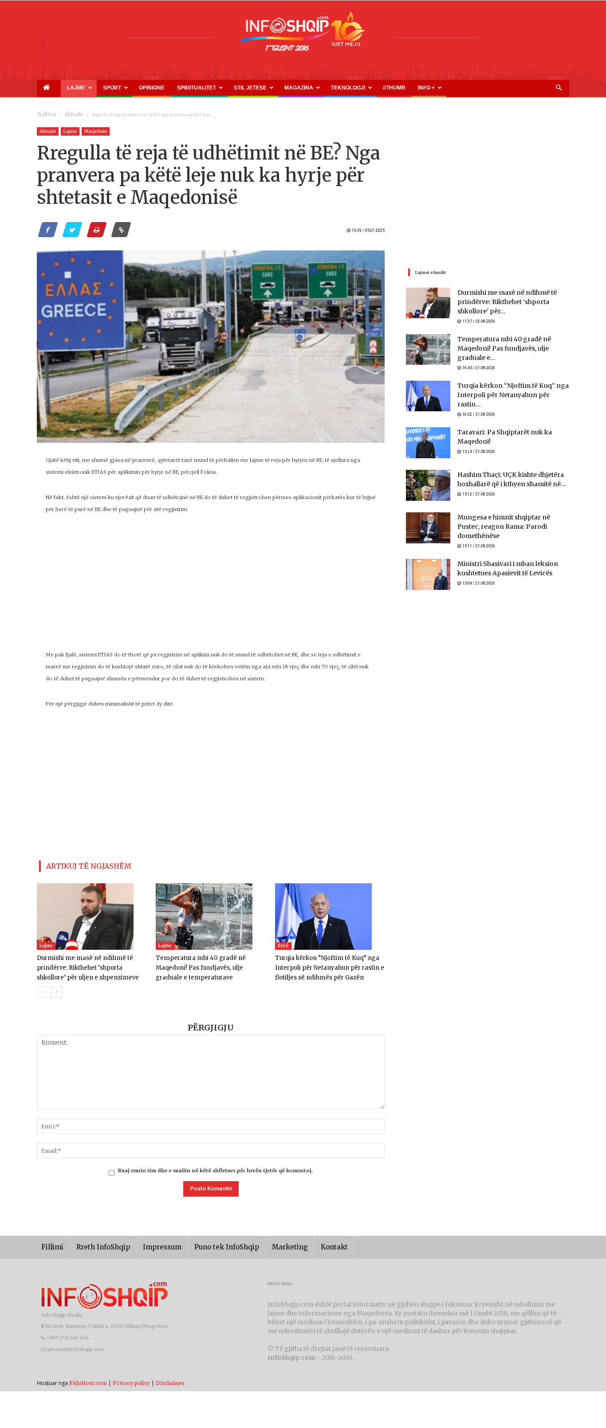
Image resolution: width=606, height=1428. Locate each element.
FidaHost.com (88, 1379)
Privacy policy (131, 1379)
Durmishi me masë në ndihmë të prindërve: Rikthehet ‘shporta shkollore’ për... (511, 302)
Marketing (263, 1243)
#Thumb (306, 88)
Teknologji (272, 88)
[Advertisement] (210, 586)
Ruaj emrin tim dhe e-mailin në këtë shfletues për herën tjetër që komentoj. (215, 1167)
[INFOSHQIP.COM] (303, 34)
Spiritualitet (152, 88)
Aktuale (69, 114)
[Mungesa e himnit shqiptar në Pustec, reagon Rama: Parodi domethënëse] (428, 521)
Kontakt (304, 1243)
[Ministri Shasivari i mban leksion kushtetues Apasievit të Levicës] (428, 563)
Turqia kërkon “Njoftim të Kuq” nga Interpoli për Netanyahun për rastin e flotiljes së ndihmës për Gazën (324, 964)
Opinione (119, 88)
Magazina (233, 88)
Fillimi (50, 1243)
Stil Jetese (195, 88)
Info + (328, 88)
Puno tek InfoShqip (208, 1243)
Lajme (62, 88)
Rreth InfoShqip (96, 1243)
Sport (90, 88)
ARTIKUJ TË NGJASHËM (78, 864)
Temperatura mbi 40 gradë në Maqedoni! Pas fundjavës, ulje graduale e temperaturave (210, 964)
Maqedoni (95, 131)
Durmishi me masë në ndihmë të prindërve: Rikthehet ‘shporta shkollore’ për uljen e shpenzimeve (90, 964)
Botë (283, 942)
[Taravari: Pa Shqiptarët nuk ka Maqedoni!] (428, 436)
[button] (558, 88)
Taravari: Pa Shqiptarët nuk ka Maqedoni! (512, 425)
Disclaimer (170, 1379)
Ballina (45, 114)
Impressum (149, 1243)
